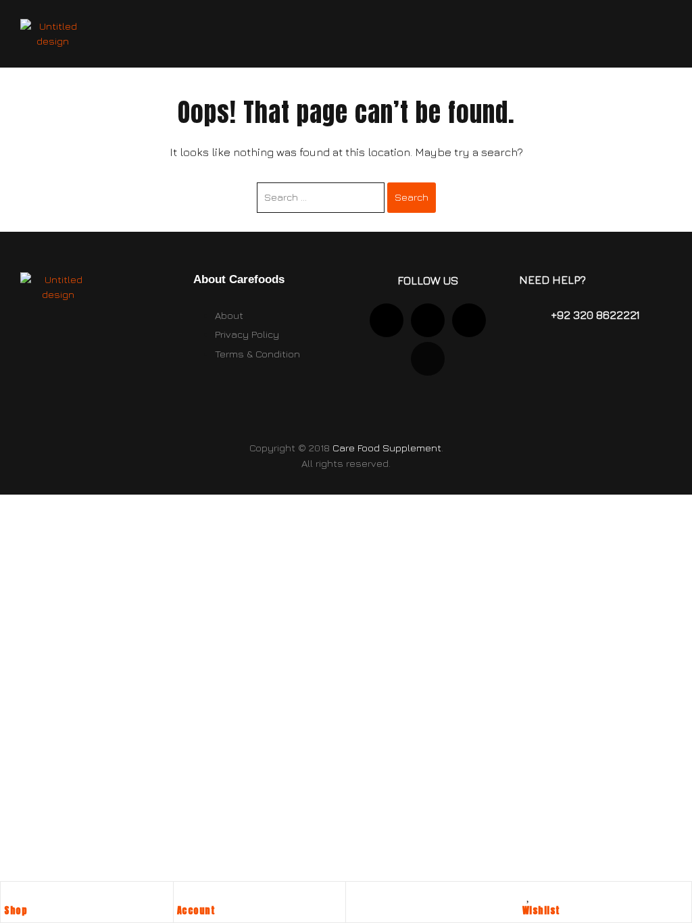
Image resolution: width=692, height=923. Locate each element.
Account (196, 910)
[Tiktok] (469, 320)
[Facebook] (428, 359)
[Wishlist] (529, 895)
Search (411, 197)
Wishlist (541, 910)
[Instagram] (386, 320)
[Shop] (11, 895)
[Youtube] (428, 320)
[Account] (184, 895)
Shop (15, 910)
